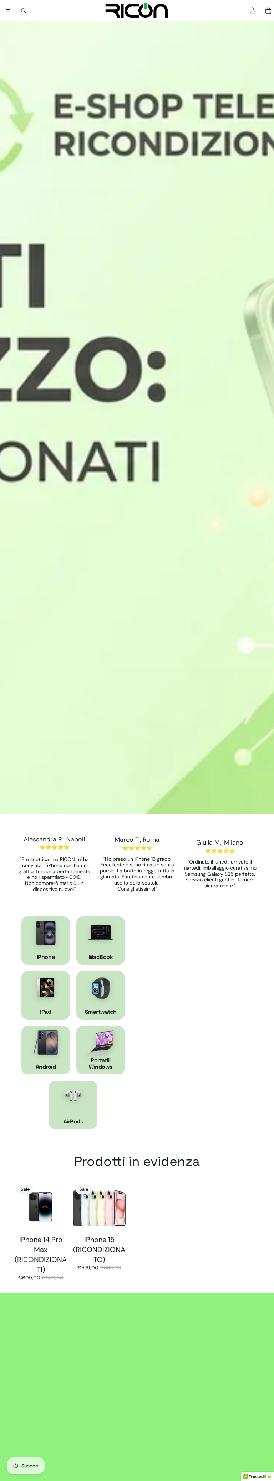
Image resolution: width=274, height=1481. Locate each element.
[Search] (23, 11)
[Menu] (8, 10)
